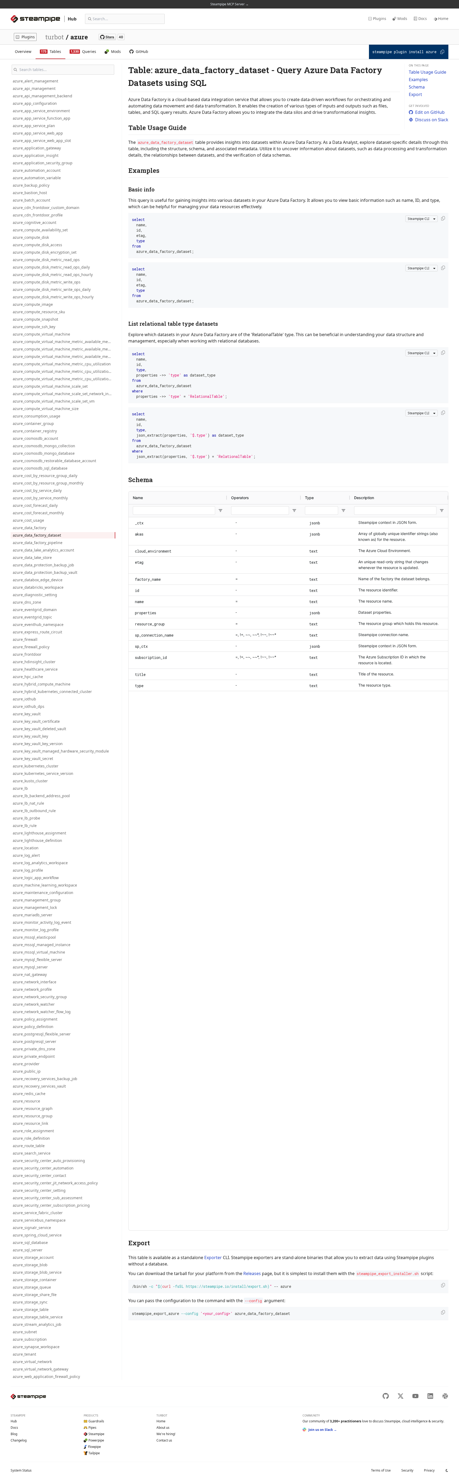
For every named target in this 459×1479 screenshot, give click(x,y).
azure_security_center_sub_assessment (47, 1197)
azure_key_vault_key (30, 736)
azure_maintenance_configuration (43, 892)
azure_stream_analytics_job (37, 1324)
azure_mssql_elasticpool (34, 937)
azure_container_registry (35, 430)
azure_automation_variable (37, 177)
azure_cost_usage (28, 520)
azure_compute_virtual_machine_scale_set (50, 386)
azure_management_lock (35, 907)
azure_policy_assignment (35, 1019)
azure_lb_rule (25, 825)
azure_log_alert (26, 855)
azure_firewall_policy (31, 646)
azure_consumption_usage (36, 416)
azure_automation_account (37, 170)
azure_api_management (34, 88)
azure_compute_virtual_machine (41, 334)
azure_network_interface (34, 981)
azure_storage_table (31, 1309)
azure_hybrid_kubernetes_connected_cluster (52, 691)
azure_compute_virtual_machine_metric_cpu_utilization (62, 363)
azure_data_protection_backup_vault (45, 572)
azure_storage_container (35, 1279)
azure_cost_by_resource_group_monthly (48, 483)
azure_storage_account (33, 1257)
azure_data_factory (29, 527)
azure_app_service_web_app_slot (42, 140)
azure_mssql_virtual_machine (39, 952)
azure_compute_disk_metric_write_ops (46, 282)
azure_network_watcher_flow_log (42, 1011)
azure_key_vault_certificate (36, 721)
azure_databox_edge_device (37, 579)
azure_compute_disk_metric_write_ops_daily (52, 289)
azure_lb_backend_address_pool (41, 795)
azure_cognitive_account (34, 222)
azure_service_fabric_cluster (38, 1212)
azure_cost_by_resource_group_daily (45, 475)
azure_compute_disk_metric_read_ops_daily (51, 267)
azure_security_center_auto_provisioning (49, 1160)
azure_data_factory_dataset (37, 535)
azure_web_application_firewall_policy (46, 1376)
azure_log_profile (28, 870)
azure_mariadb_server (32, 914)
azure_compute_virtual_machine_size (46, 408)
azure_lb (20, 788)
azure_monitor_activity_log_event (42, 922)
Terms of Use (381, 1470)
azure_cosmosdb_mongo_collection (44, 445)
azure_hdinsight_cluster (34, 661)
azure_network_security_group (40, 996)
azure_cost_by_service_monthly (40, 497)
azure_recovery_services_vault (39, 1086)
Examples (418, 79)
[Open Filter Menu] (220, 510)
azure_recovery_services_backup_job (45, 1078)
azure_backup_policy (31, 185)
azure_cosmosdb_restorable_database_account (54, 460)
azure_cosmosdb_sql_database (40, 468)
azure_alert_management (35, 80)
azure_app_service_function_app (41, 118)
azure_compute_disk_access (37, 244)
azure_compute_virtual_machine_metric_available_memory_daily (64, 349)
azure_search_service (31, 1153)
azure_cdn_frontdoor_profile (38, 215)
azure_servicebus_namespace (39, 1220)
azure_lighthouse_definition (37, 840)
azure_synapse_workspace (36, 1346)
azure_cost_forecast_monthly (38, 512)
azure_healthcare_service (35, 669)
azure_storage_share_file (35, 1294)
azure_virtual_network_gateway (40, 1369)
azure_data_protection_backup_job (43, 564)
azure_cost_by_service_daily (37, 490)
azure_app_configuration (35, 103)
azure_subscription (30, 1339)
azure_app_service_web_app (38, 133)
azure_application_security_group (43, 162)
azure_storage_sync (30, 1302)
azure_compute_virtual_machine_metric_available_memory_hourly (64, 356)
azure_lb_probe (26, 818)
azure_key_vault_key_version (38, 743)
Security (407, 1470)
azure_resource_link (30, 1123)
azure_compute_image (33, 304)
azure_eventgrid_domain (35, 609)
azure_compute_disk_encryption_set (44, 252)
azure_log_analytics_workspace (40, 862)
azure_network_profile (32, 989)
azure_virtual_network (32, 1361)
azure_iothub (24, 698)
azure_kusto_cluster (30, 780)
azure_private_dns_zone (34, 1048)
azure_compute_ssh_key (34, 326)
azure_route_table (29, 1145)
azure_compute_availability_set (40, 229)
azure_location (26, 847)
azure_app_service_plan (34, 125)
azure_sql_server (27, 1249)
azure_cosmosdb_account (35, 438)
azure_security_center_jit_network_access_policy (55, 1182)
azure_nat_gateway (30, 974)
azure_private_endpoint (34, 1056)
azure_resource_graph (33, 1108)
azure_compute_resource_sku (39, 311)
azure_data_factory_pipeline (37, 542)
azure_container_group (33, 423)
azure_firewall (25, 639)
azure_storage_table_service (38, 1316)
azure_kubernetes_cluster (35, 765)
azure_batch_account (31, 200)
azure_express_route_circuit (37, 631)
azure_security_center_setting (39, 1190)
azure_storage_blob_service (37, 1272)
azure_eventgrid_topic (32, 617)
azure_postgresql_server (34, 1041)
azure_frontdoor (27, 654)
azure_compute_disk (31, 237)
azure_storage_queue (32, 1287)
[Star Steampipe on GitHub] (112, 37)
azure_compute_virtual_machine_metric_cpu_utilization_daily (64, 371)
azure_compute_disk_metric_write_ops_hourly (53, 296)
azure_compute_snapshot (35, 319)
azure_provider (26, 1063)
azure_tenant (24, 1354)
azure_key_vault (27, 713)
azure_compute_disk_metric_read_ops (46, 259)
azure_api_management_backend (42, 95)
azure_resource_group (33, 1115)
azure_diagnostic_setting (35, 594)
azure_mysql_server (30, 967)
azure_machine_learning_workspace (45, 885)
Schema (417, 87)
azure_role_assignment (33, 1130)
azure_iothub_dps (28, 706)
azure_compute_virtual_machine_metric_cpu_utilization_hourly (64, 378)
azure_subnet (25, 1331)
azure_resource (26, 1101)
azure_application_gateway (37, 148)
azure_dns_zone (27, 602)
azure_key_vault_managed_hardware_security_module (61, 751)
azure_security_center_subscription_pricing (51, 1205)
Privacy (429, 1470)
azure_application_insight (35, 155)
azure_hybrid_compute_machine (41, 684)
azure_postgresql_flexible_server (42, 1034)
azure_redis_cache (29, 1093)
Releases (252, 1273)
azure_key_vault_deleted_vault (39, 728)
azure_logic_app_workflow (36, 877)
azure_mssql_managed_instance (41, 944)
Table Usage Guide (427, 72)
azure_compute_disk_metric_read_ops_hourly (53, 274)
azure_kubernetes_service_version (43, 773)
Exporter (213, 1257)
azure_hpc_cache (28, 676)
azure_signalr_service (32, 1227)
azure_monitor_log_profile (36, 929)
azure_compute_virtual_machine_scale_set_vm (54, 401)
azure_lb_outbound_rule (34, 810)
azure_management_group (37, 900)
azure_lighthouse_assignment (39, 832)
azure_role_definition (31, 1138)
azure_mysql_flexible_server (37, 959)
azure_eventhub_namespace (38, 624)
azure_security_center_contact (39, 1175)
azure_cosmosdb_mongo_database (44, 453)
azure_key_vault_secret (33, 758)
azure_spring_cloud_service (37, 1235)
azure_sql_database (30, 1242)
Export (415, 94)
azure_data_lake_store (32, 557)
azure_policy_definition (33, 1026)
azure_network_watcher (34, 1004)
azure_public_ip (27, 1071)
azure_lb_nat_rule (28, 803)
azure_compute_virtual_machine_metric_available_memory (64, 341)
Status (21, 1470)
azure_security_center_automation (43, 1168)
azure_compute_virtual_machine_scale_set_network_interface (64, 393)
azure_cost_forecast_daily (35, 505)
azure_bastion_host (30, 192)
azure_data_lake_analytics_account (43, 550)
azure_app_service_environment (41, 110)
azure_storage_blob (30, 1264)
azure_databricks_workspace (38, 587)
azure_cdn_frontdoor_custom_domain (46, 207)
